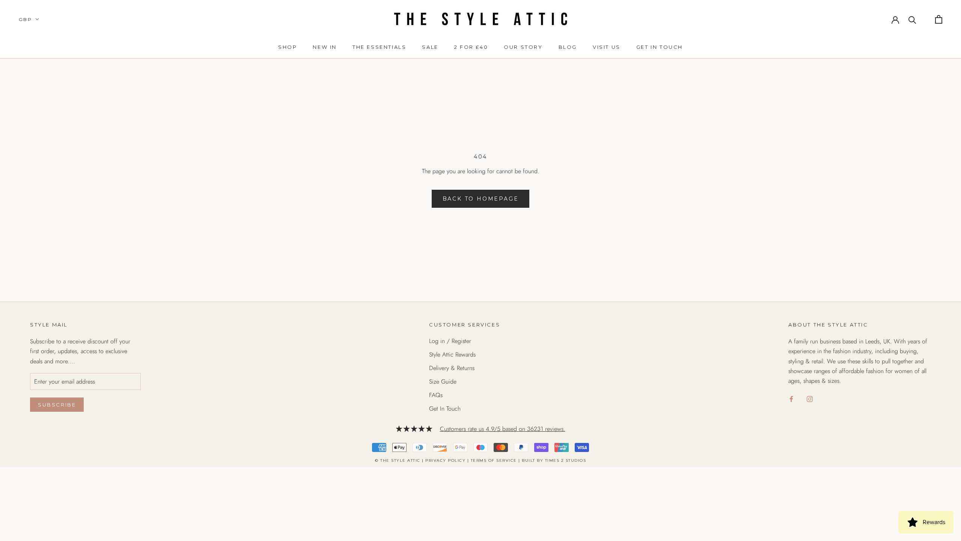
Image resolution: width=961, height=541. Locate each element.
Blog (568, 47)
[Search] (912, 19)
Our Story (523, 47)
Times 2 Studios (565, 460)
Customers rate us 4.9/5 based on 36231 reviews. (502, 429)
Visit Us (607, 47)
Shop (287, 47)
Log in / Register (450, 341)
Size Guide (442, 381)
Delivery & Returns (451, 368)
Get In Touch (445, 408)
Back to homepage (481, 198)
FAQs (436, 395)
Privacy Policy (445, 460)
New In (325, 47)
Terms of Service (494, 460)
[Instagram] (810, 398)
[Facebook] (791, 398)
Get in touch (659, 47)
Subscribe (57, 405)
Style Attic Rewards (452, 354)
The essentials (379, 47)
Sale (430, 47)
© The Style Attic (397, 460)
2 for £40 (471, 47)
